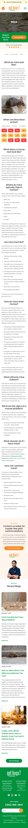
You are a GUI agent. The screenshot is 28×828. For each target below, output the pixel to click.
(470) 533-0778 (21, 790)
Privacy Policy (19, 820)
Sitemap (23, 822)
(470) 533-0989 (7, 790)
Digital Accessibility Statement (11, 822)
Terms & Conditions (9, 820)
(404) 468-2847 (14, 804)
